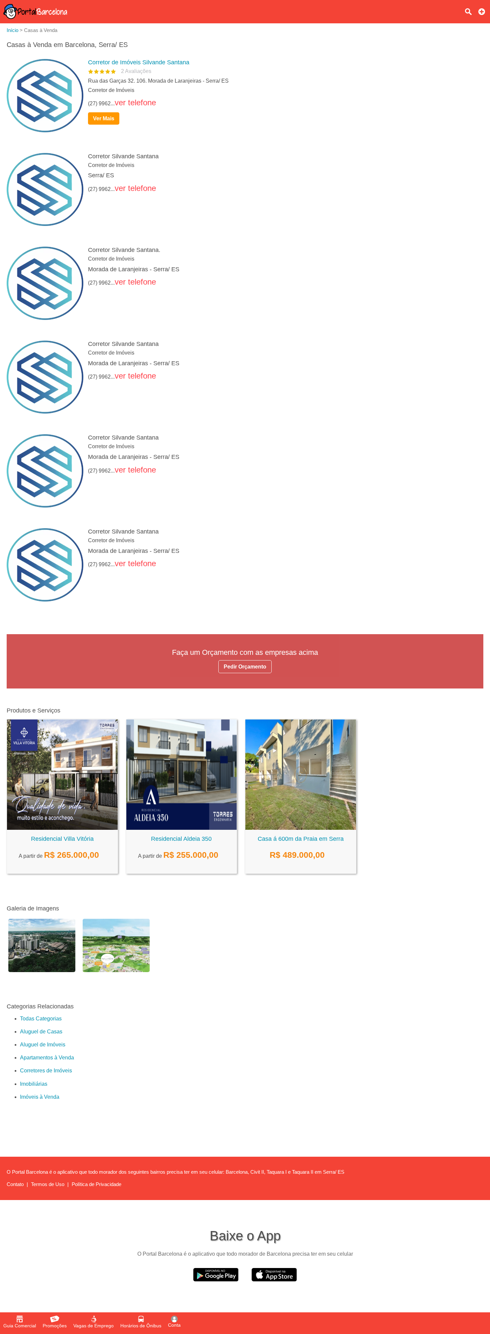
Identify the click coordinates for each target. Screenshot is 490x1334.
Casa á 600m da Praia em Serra (301, 838)
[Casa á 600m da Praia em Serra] (300, 828)
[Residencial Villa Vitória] (62, 828)
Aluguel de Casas (41, 1031)
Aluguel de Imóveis (42, 1044)
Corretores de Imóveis (46, 1070)
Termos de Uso (47, 1184)
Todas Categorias (41, 1018)
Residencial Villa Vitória (62, 838)
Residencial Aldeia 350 (181, 838)
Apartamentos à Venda (47, 1057)
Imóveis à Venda (39, 1097)
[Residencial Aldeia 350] (181, 828)
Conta (174, 1325)
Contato (15, 1184)
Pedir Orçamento (245, 666)
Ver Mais (103, 118)
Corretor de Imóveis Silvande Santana (138, 62)
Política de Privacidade (96, 1184)
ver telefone (135, 102)
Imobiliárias (33, 1084)
